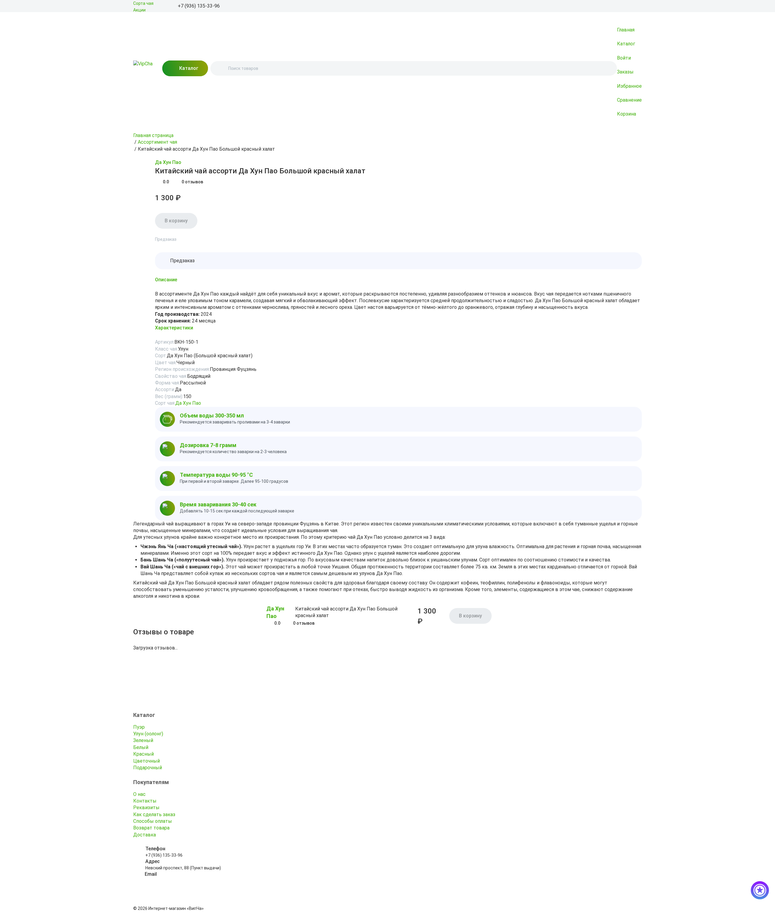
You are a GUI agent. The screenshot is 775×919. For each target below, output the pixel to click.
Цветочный (146, 761)
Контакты (145, 801)
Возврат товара (151, 828)
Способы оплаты (152, 821)
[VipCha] (143, 68)
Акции (139, 10)
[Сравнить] (151, 162)
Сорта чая (143, 3)
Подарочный (147, 767)
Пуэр (139, 727)
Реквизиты (146, 807)
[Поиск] (220, 68)
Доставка (144, 835)
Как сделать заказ (154, 814)
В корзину (176, 221)
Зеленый (143, 740)
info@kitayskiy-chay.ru (167, 880)
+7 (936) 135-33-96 (164, 855)
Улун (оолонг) (148, 734)
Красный (143, 754)
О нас (139, 794)
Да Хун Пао (168, 162)
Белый (140, 747)
